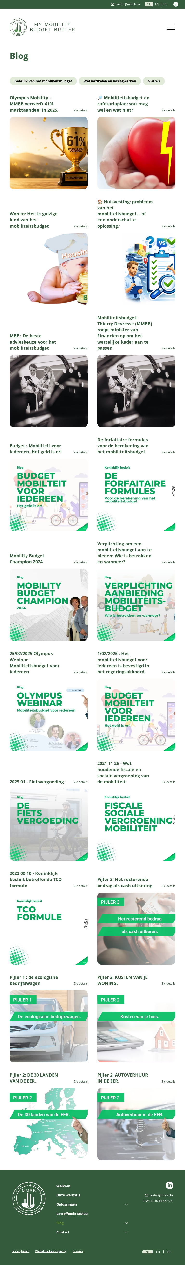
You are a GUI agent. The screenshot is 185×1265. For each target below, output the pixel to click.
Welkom (63, 1186)
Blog (60, 1222)
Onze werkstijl (68, 1195)
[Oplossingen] (127, 1204)
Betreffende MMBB (72, 1213)
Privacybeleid (20, 1251)
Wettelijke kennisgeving (51, 1251)
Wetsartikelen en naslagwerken (110, 81)
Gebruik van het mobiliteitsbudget (43, 81)
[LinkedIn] (175, 4)
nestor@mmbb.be (128, 4)
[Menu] (171, 27)
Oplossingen (66, 1204)
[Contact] (127, 1232)
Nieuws (154, 81)
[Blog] (127, 1222)
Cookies (78, 1251)
